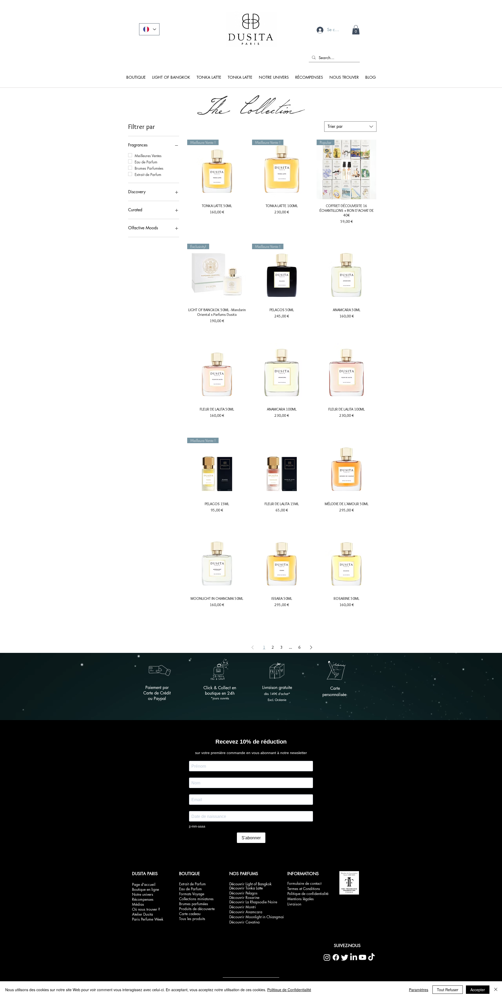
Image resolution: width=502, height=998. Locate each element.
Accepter (477, 989)
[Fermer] (496, 989)
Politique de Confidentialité (289, 989)
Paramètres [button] (418, 989)
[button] (327, 51)
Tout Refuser (447, 989)
